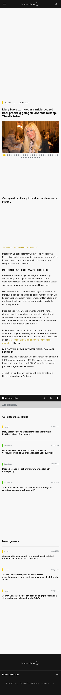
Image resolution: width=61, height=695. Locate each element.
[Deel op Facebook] (57, 398)
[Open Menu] (4, 4)
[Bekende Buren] (30, 4)
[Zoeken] (56, 4)
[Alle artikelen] (39, 157)
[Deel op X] (50, 398)
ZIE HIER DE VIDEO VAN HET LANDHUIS (20, 247)
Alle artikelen (9, 404)
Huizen (8, 102)
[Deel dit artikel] (44, 398)
